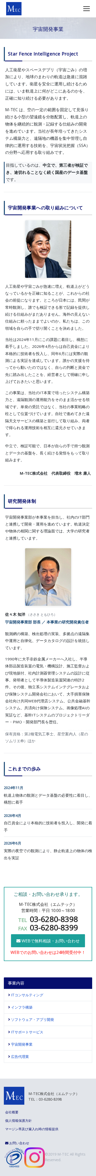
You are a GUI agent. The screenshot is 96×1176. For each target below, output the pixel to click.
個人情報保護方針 (18, 1120)
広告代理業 (20, 1056)
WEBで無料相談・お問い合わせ (50, 941)
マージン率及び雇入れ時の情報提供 (31, 1129)
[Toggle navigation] (86, 8)
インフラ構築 (22, 1007)
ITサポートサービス (27, 1032)
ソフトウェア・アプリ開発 (32, 1019)
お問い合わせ (18, 1143)
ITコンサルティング (27, 994)
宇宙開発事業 (22, 1044)
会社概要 (11, 1112)
